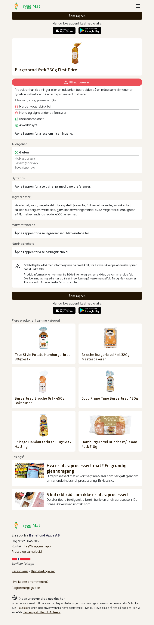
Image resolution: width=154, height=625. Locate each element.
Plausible (22, 608)
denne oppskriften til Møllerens (41, 612)
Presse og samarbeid (27, 551)
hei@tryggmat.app (37, 546)
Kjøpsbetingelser (43, 571)
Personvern (20, 571)
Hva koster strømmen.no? (30, 582)
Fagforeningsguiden (26, 588)
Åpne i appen (77, 16)
